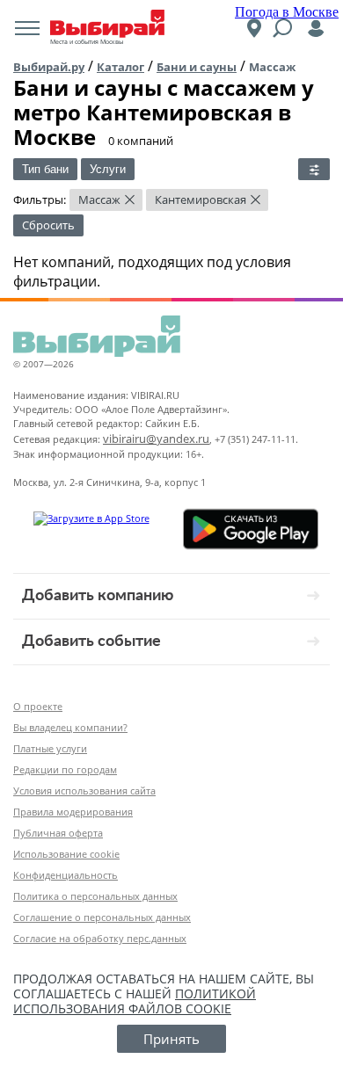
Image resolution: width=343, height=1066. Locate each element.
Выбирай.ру (48, 67)
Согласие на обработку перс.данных (99, 938)
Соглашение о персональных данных (102, 917)
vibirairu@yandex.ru (156, 438)
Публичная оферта (58, 832)
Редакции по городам (65, 769)
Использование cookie (66, 853)
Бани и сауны (197, 67)
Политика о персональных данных (95, 896)
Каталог (120, 67)
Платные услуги (50, 748)
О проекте (37, 706)
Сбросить (48, 225)
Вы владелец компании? (70, 727)
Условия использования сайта (84, 790)
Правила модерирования (73, 811)
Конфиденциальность (65, 874)
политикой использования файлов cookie (134, 1001)
